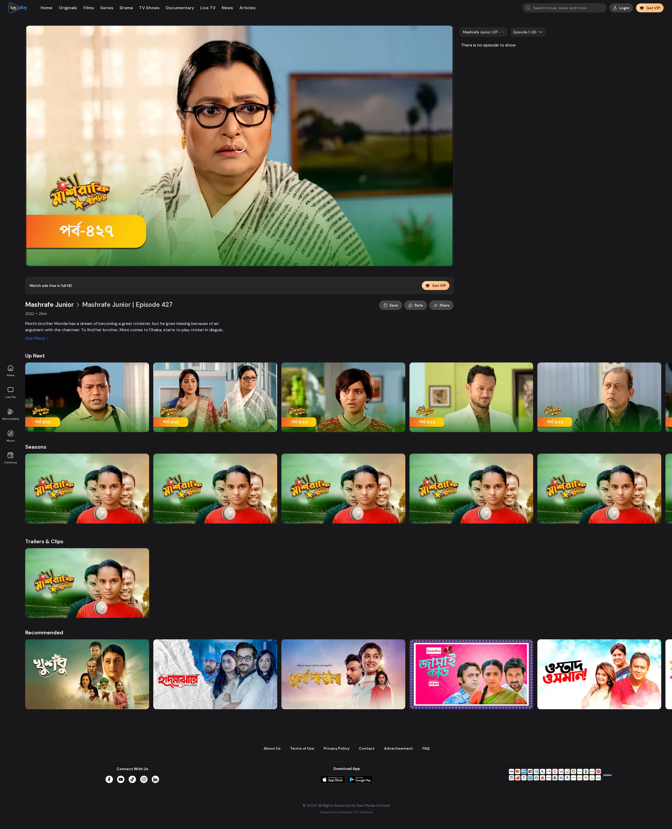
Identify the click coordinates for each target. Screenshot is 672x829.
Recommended (44, 632)
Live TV (208, 8)
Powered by (346, 812)
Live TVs (10, 397)
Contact (367, 748)
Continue (10, 462)
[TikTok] (132, 779)
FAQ (425, 748)
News (227, 8)
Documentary (180, 8)
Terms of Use (302, 748)
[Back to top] (657, 816)
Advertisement (398, 748)
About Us (272, 748)
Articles (247, 8)
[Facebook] (109, 779)
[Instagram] (144, 779)
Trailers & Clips (44, 541)
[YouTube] (120, 779)
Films (88, 8)
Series (106, 8)
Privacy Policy (336, 748)
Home (10, 375)
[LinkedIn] (155, 779)
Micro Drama (10, 419)
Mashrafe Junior (49, 304)
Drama (126, 8)
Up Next (35, 355)
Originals (68, 8)
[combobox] (483, 32)
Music (11, 440)
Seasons (35, 446)
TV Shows (149, 8)
